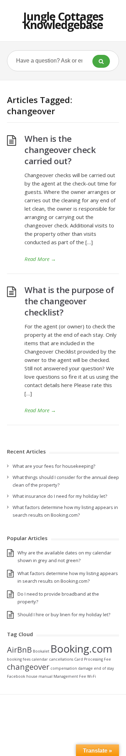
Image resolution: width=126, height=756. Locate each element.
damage (85, 668)
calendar (39, 659)
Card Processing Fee (92, 659)
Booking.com (81, 649)
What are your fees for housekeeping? (54, 466)
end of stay (104, 668)
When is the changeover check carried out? (60, 150)
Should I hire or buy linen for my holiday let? (64, 614)
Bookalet (41, 651)
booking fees (18, 659)
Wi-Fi (91, 676)
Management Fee (70, 676)
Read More (40, 258)
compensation (63, 668)
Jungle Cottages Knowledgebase (63, 20)
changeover (28, 667)
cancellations (61, 659)
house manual (39, 676)
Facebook (16, 676)
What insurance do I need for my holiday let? (60, 496)
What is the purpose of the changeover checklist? (69, 301)
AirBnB (19, 650)
